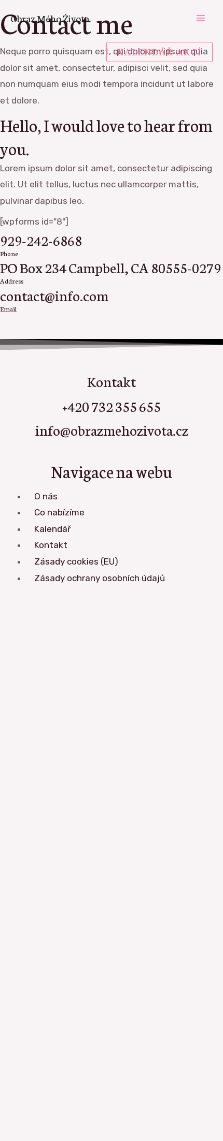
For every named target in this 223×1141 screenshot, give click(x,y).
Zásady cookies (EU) (76, 561)
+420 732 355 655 (111, 406)
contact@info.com (54, 295)
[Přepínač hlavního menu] (201, 18)
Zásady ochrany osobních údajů (99, 578)
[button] (159, 52)
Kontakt (50, 545)
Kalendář (52, 529)
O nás (46, 496)
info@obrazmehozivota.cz (111, 429)
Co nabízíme (59, 512)
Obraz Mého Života (49, 18)
